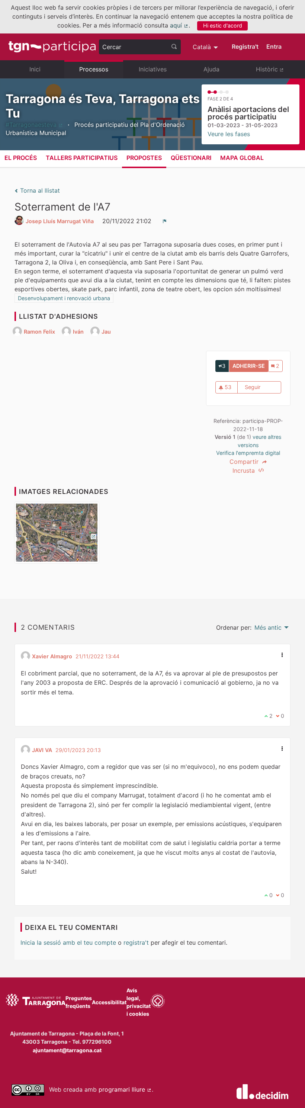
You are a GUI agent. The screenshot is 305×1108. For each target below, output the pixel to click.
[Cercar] (174, 46)
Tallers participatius (82, 157)
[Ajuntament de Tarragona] (35, 1002)
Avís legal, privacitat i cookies (138, 1002)
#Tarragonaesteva (34, 124)
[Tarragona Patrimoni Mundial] (158, 1002)
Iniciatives (153, 69)
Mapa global (242, 157)
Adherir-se (250, 366)
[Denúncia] (165, 221)
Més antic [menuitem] (268, 627)
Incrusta (244, 470)
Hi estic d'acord (222, 25)
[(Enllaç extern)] (57, 535)
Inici (35, 69)
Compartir (244, 462)
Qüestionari (191, 157)
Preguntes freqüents (78, 1002)
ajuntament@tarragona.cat (67, 1050)
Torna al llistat (39, 190)
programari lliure (125, 1089)
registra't (136, 942)
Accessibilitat (109, 1002)
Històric (277, 72)
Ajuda (211, 69)
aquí (179, 25)
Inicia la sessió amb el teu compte (68, 942)
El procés (20, 157)
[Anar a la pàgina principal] (52, 46)
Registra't (245, 46)
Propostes (144, 157)
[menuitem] (206, 47)
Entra (274, 46)
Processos (93, 69)
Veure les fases (229, 134)
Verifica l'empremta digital (248, 453)
